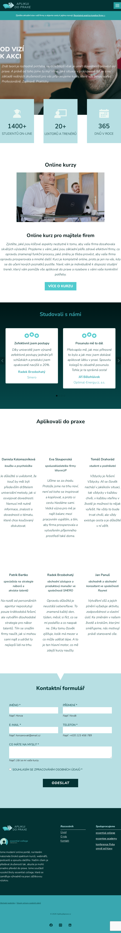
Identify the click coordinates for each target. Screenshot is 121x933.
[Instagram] (60, 925)
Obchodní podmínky (7, 903)
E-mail (15, 725)
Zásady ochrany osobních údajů (29, 903)
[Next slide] (118, 360)
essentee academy (106, 838)
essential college (105, 833)
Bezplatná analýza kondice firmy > (89, 15)
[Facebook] (51, 925)
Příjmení (70, 705)
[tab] (57, 396)
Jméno (14, 705)
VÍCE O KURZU (60, 286)
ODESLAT (60, 783)
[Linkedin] (70, 925)
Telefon (70, 725)
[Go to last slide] (2, 360)
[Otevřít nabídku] (117, 5)
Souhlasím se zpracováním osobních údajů (47, 769)
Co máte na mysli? (24, 744)
